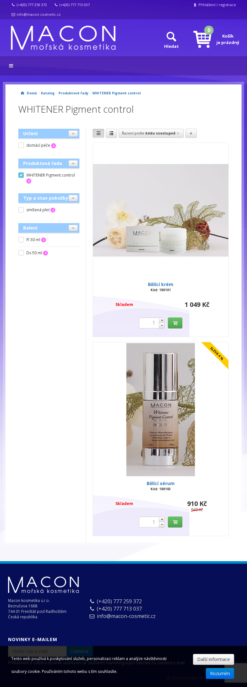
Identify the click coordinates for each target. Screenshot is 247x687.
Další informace (213, 659)
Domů (31, 93)
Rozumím (220, 673)
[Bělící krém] (160, 210)
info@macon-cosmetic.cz (38, 14)
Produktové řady (73, 93)
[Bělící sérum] (160, 409)
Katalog (48, 93)
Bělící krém (160, 284)
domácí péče (40, 145)
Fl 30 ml (35, 239)
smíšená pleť (40, 210)
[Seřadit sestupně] (191, 133)
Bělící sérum (161, 483)
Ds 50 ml (36, 253)
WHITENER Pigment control (116, 93)
